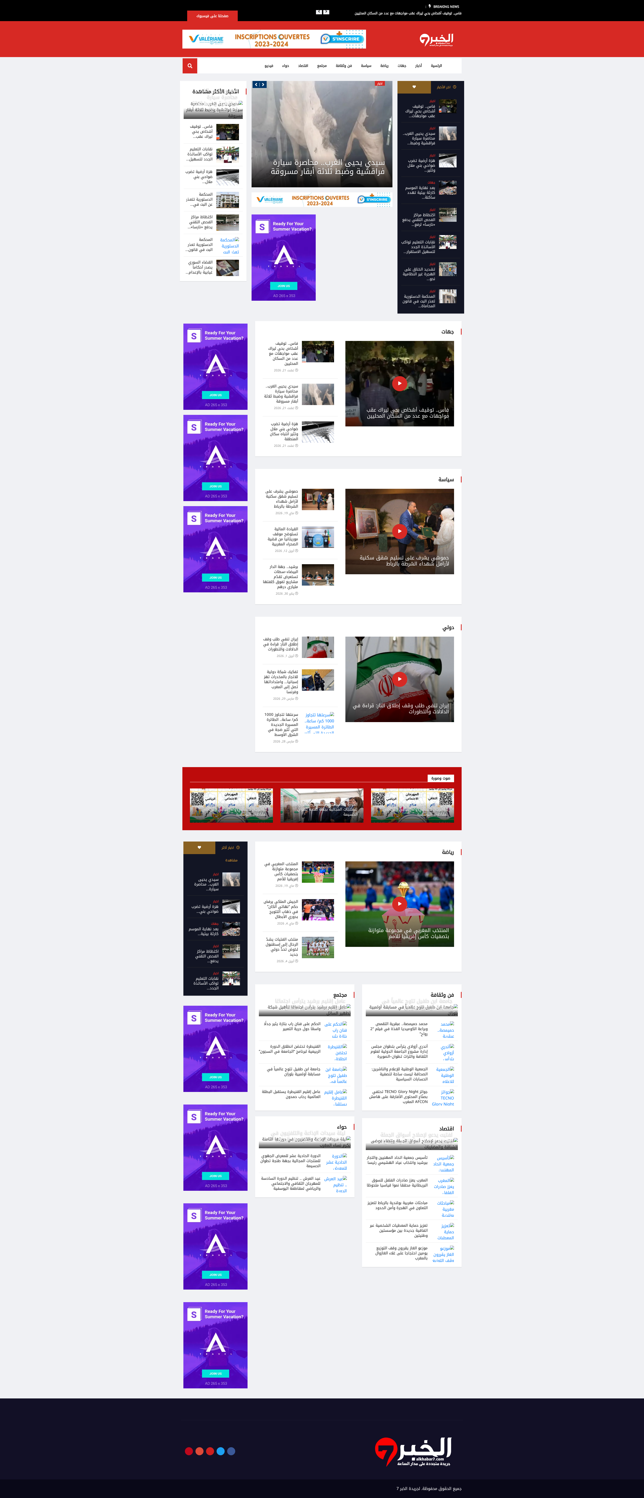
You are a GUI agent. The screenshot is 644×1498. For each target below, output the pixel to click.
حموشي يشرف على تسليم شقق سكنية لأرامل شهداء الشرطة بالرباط (404, 560)
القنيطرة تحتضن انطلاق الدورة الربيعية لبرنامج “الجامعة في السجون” (289, 1049)
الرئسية (436, 65)
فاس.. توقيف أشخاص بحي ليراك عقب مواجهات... (420, 111)
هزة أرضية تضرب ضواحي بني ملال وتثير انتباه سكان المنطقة (329, 167)
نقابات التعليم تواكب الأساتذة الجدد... (206, 983)
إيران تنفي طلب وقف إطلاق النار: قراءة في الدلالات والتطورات (401, 708)
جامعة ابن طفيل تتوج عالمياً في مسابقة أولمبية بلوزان (417, 1003)
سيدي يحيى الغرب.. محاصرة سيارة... (206, 884)
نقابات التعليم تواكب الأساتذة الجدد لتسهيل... (199, 154)
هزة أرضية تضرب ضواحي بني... (205, 909)
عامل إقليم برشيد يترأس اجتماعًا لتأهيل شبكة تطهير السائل (310, 1003)
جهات (402, 65)
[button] (319, 11)
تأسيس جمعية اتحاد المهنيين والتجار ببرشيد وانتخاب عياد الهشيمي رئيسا (397, 1160)
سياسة (366, 65)
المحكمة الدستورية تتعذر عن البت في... (199, 199)
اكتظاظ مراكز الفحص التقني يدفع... (207, 956)
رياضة (384, 65)
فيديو (269, 65)
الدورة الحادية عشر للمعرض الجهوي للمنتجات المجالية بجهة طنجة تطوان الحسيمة (327, 809)
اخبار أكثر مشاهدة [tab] (229, 854)
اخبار (432, 101)
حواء (285, 65)
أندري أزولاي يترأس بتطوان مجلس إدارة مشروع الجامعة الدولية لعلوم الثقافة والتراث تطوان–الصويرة (399, 1051)
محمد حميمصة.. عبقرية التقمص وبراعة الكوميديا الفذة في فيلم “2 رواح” (399, 1028)
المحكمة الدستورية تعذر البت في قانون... (199, 244)
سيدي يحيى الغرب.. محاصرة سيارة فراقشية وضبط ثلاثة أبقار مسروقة (215, 100)
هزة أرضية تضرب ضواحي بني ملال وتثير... (421, 165)
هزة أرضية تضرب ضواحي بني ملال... (199, 176)
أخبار (418, 65)
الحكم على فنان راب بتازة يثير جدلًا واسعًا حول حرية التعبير (292, 1026)
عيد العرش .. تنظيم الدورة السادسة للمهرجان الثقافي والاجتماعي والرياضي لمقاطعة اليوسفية (415, 809)
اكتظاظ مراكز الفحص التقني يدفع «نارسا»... (200, 222)
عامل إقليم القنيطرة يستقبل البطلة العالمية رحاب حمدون (291, 1094)
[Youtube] (210, 1451)
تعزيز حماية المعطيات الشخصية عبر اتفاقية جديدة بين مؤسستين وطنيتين (399, 1230)
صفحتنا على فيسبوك (212, 16)
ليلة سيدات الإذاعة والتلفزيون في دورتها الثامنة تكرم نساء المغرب (308, 1135)
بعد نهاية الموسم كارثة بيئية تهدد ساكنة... (420, 192)
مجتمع (322, 65)
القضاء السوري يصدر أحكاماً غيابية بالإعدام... (199, 267)
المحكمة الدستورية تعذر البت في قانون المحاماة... (419, 301)
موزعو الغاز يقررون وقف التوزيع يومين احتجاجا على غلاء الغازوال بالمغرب (401, 1253)
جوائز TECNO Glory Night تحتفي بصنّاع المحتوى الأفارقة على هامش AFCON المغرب (398, 1096)
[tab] (414, 87)
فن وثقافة (344, 65)
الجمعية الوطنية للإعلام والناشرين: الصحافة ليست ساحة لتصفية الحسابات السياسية (400, 1074)
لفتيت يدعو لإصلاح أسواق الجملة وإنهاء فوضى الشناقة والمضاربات (416, 1137)
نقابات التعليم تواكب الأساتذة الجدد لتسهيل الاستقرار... (418, 247)
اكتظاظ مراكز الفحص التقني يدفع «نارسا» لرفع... (418, 219)
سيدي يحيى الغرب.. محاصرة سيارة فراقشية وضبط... (419, 138)
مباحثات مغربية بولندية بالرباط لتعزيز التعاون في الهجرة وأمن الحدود (398, 1205)
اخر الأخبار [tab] (444, 87)
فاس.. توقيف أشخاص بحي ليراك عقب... (201, 131)
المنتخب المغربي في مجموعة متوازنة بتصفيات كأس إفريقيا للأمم (408, 933)
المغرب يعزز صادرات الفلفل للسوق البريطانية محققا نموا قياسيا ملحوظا (397, 1183)
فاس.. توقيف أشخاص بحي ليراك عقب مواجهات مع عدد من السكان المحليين (408, 13)
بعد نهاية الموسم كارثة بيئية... (204, 931)
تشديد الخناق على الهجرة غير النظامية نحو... (419, 274)
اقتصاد (303, 65)
